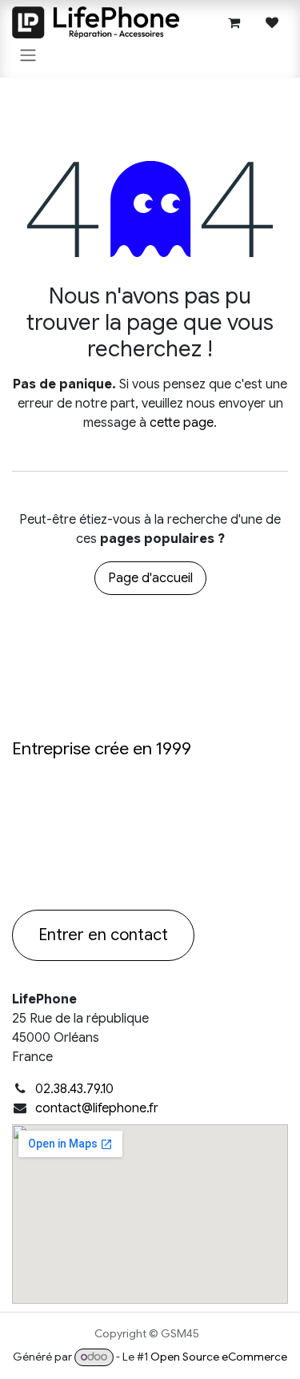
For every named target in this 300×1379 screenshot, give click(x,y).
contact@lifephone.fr (96, 1108)
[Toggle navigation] (28, 54)
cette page (182, 423)
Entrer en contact (103, 935)
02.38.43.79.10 (74, 1089)
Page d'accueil (150, 578)
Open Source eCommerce (218, 1356)
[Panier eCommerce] (234, 22)
